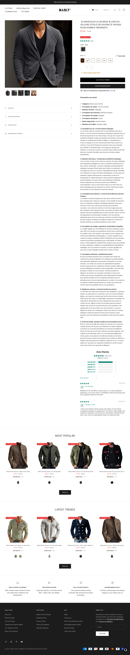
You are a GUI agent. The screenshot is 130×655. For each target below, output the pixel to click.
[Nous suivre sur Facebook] (6, 642)
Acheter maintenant (102, 86)
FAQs (66, 614)
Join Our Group (10, 621)
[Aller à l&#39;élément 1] (8, 93)
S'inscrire (102, 633)
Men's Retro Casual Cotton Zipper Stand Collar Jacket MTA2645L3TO (80, 472)
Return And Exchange (43, 614)
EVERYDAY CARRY (40, 8)
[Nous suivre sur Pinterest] (16, 642)
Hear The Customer (11, 631)
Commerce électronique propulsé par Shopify (32, 649)
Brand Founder (10, 618)
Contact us (67, 618)
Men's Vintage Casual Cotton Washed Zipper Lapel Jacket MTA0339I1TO (49, 472)
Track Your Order (70, 631)
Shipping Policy (41, 618)
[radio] (83, 49)
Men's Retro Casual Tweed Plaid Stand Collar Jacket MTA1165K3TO (18, 472)
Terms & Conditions (42, 624)
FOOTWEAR (25, 11)
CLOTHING (8, 8)
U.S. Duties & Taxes (11, 628)
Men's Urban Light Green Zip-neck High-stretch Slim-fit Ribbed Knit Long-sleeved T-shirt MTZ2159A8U (18, 545)
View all (65, 492)
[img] (84, 383)
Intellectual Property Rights (14, 624)
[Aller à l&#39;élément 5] (34, 93)
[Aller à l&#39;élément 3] (21, 93)
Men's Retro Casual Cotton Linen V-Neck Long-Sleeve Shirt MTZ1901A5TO (49, 545)
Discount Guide (69, 628)
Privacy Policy (41, 621)
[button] (84, 41)
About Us (8, 614)
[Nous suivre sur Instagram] (11, 642)
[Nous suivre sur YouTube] (22, 642)
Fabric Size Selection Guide (73, 621)
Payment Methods (42, 628)
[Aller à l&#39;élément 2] (14, 93)
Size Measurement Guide (72, 624)
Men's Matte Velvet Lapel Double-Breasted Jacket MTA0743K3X (81, 545)
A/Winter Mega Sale (22, 8)
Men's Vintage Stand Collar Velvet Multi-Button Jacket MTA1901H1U (112, 472)
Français (106, 10)
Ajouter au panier (102, 80)
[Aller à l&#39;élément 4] (27, 93)
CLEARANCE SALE (11, 11)
